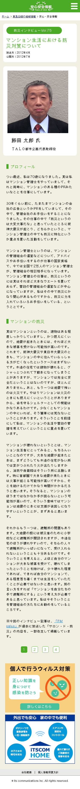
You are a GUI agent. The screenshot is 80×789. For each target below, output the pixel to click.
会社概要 (27, 772)
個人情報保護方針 (48, 772)
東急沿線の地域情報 (24, 16)
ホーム (5, 16)
